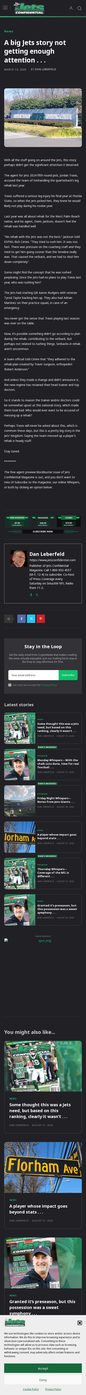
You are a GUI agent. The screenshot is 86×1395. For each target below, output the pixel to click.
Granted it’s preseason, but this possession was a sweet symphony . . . (57, 909)
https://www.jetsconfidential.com (52, 560)
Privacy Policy (53, 1389)
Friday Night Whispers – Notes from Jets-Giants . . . (56, 800)
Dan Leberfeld (45, 69)
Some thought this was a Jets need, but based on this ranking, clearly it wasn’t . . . (58, 727)
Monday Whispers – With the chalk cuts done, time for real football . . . (58, 763)
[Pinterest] (41, 619)
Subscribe (68, 675)
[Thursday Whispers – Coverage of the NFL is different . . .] (19, 873)
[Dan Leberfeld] (19, 573)
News (8, 31)
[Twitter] (37, 593)
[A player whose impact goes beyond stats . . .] (19, 837)
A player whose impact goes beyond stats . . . (56, 836)
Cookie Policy (31, 1389)
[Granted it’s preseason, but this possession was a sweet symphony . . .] (19, 910)
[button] (80, 1323)
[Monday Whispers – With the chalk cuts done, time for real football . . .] (19, 764)
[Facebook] (31, 593)
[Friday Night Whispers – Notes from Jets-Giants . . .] (19, 801)
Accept (43, 1368)
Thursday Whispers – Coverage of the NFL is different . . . (53, 872)
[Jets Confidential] (41, 8)
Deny (43, 1380)
